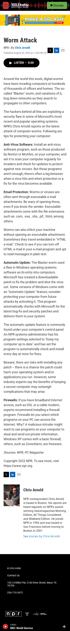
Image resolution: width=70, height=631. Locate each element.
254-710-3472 (15, 592)
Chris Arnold (22, 47)
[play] (5, 626)
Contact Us (13, 575)
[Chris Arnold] (12, 495)
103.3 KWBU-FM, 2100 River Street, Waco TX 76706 (32, 584)
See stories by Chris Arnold (41, 536)
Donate (58, 5)
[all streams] (65, 626)
